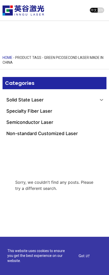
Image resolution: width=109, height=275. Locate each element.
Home (7, 58)
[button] (67, 11)
